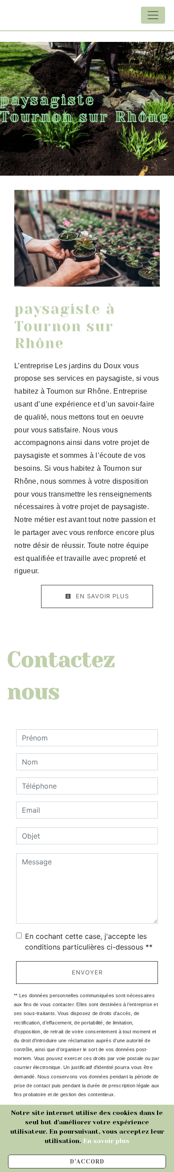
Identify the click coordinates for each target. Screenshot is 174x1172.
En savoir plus (101, 596)
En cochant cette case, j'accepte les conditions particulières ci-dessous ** (89, 941)
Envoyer (87, 972)
